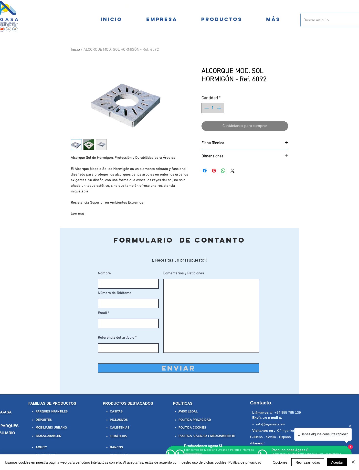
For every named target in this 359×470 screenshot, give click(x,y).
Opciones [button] (280, 462)
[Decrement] (206, 108)
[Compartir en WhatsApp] (223, 171)
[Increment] (219, 108)
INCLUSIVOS (119, 419)
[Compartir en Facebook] (205, 171)
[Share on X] (232, 171)
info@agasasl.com (270, 424)
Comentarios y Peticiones (183, 273)
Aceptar (337, 462)
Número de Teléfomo (114, 293)
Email (102, 313)
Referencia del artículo (116, 338)
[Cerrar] (353, 462)
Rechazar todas (308, 462)
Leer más (77, 214)
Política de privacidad (244, 462)
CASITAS (116, 411)
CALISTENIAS (119, 427)
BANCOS (116, 447)
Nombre (104, 273)
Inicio (75, 49)
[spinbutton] (213, 108)
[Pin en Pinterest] (214, 171)
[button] (273, 19)
